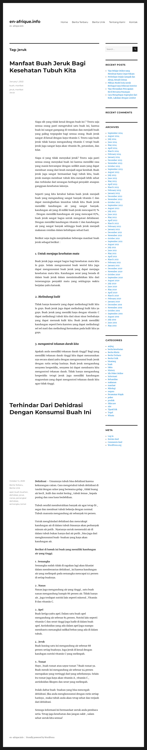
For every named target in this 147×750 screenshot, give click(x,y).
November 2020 (115, 271)
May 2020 (112, 289)
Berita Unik (98, 22)
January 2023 (114, 193)
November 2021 (115, 235)
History (111, 370)
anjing (111, 346)
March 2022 (113, 223)
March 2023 (113, 187)
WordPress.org (114, 445)
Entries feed (113, 439)
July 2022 (112, 211)
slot (109, 406)
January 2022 (114, 229)
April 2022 (112, 220)
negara (111, 391)
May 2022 (112, 217)
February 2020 (114, 298)
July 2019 (112, 319)
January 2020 (114, 301)
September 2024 (115, 133)
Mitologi (112, 388)
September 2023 (115, 169)
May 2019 (112, 325)
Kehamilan (113, 379)
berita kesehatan (115, 349)
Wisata (111, 415)
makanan (112, 382)
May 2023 (112, 181)
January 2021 (114, 265)
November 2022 (115, 199)
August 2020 (113, 280)
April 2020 (112, 292)
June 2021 (112, 250)
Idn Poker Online (115, 373)
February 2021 (114, 262)
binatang (112, 361)
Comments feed (115, 442)
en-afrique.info (24, 21)
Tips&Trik (112, 409)
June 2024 (112, 142)
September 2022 (115, 205)
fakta (110, 367)
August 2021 (113, 244)
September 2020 (115, 277)
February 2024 (114, 154)
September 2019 (115, 313)
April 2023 (112, 184)
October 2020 (114, 274)
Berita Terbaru (80, 22)
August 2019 (113, 316)
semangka (14, 504)
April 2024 (112, 148)
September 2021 (115, 241)
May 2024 (112, 145)
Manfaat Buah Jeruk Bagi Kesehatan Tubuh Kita (47, 67)
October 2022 (114, 202)
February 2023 (114, 190)
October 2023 (114, 166)
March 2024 (113, 151)
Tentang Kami (117, 22)
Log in (111, 436)
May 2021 (112, 253)
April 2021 (112, 256)
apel (11, 492)
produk (111, 400)
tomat (23, 504)
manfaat (19, 85)
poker (110, 397)
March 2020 (113, 295)
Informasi (112, 376)
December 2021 (115, 232)
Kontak (133, 22)
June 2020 (112, 286)
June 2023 (112, 178)
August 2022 (113, 208)
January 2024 (114, 157)
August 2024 (113, 136)
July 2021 (112, 247)
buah (11, 85)
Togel (110, 412)
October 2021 (114, 238)
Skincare (112, 403)
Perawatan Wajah (116, 394)
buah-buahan (21, 492)
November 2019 (115, 307)
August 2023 (113, 172)
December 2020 (115, 268)
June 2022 (112, 214)
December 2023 (115, 160)
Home (64, 22)
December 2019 (115, 304)
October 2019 (114, 310)
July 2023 (112, 175)
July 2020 (112, 283)
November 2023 (115, 163)
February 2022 (114, 226)
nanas (12, 498)
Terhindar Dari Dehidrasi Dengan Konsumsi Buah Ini (50, 409)
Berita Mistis (113, 352)
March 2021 (113, 259)
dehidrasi (13, 495)
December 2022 (115, 196)
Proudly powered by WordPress (40, 737)
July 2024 (112, 139)
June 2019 (112, 322)
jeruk (11, 89)
